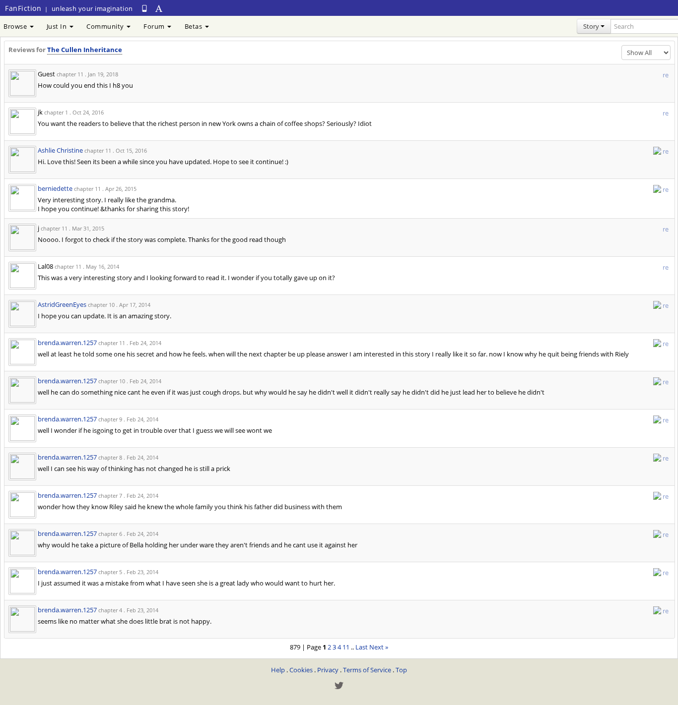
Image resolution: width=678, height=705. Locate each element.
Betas (194, 26)
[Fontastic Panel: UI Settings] (159, 8)
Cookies (301, 669)
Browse (16, 26)
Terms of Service (367, 669)
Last (361, 647)
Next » (378, 647)
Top (401, 669)
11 (345, 647)
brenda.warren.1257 (67, 342)
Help (278, 669)
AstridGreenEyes (62, 304)
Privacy (328, 669)
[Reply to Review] (657, 150)
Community (106, 26)
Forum (154, 26)
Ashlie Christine (60, 150)
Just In (57, 26)
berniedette (55, 188)
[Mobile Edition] (144, 8)
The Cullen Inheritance (84, 49)
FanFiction (23, 8)
